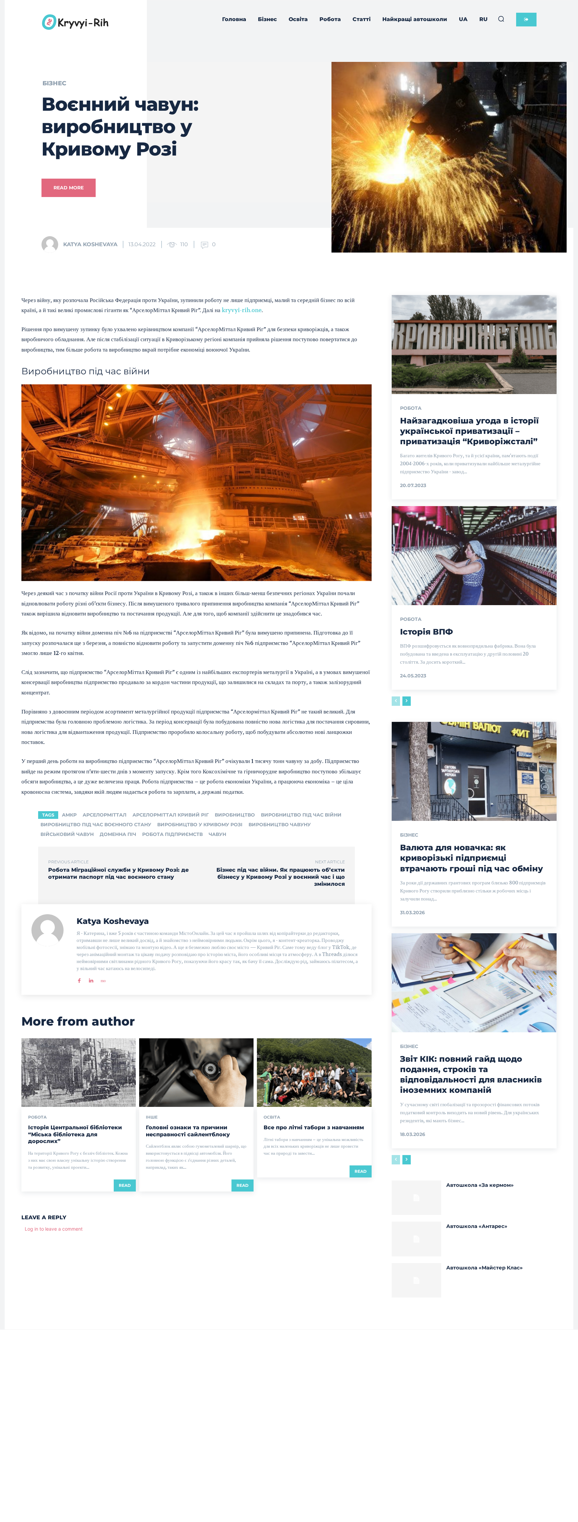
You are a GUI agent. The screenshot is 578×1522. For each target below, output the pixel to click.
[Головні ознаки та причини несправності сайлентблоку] (196, 1072)
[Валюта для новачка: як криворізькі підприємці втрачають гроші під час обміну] (474, 771)
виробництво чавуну (280, 825)
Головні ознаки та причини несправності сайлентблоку (188, 1131)
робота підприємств (172, 834)
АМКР (69, 815)
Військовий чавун (67, 834)
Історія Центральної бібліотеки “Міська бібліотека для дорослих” (75, 1134)
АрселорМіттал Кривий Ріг (170, 815)
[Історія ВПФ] (474, 555)
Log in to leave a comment (54, 1229)
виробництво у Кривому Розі (200, 825)
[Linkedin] (90, 978)
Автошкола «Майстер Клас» (484, 1267)
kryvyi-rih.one (242, 310)
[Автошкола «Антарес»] (416, 1239)
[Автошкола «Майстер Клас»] (416, 1280)
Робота (37, 1117)
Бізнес (54, 83)
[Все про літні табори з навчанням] (314, 1072)
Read (125, 1185)
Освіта (272, 1117)
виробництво (235, 815)
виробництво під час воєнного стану (95, 825)
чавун (217, 834)
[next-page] (406, 701)
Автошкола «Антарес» (476, 1226)
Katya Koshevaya (90, 244)
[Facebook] (79, 978)
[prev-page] (396, 701)
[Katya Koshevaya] (51, 244)
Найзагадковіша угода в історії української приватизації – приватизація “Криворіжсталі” (469, 431)
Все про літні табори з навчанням (314, 1127)
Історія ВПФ (426, 632)
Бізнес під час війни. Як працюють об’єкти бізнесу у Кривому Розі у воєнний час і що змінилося (280, 877)
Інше (152, 1117)
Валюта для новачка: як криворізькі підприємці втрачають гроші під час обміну (471, 858)
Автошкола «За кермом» (480, 1185)
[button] (501, 18)
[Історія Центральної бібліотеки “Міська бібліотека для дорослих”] (78, 1072)
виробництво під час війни (301, 815)
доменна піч (118, 834)
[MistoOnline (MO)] (102, 978)
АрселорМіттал (104, 815)
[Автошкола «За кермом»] (416, 1197)
